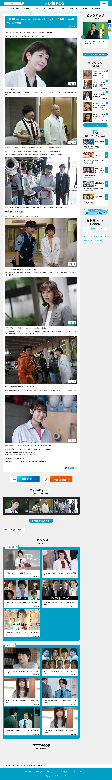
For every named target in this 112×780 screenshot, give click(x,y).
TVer (7, 458)
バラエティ (27, 8)
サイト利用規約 (63, 772)
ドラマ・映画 (15, 8)
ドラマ (5, 530)
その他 (85, 8)
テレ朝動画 (39, 772)
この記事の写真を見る (40, 521)
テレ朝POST (56, 3)
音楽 (37, 8)
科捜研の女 (21, 530)
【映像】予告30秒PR (10, 89)
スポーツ (62, 8)
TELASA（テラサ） (26, 461)
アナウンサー (74, 8)
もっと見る (95, 125)
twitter (109, 21)
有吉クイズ (103, 236)
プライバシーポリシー (78, 772)
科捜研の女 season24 (18, 452)
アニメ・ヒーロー (49, 8)
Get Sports (98, 240)
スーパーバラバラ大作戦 (90, 236)
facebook (109, 25)
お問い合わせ (50, 772)
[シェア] (69, 468)
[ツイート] (66, 468)
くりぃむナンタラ (89, 232)
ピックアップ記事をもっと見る (94, 55)
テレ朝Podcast (88, 240)
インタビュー (96, 8)
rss (109, 30)
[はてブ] (72, 468)
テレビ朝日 (28, 772)
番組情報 (12, 530)
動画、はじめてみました (99, 228)
